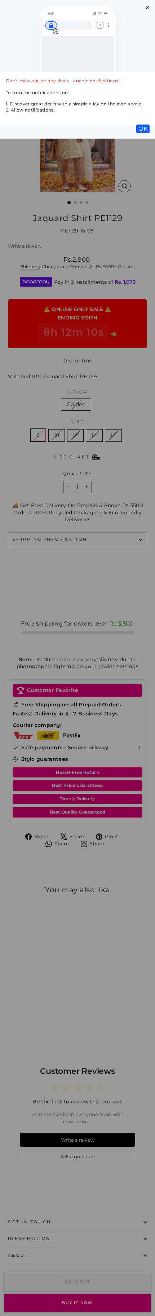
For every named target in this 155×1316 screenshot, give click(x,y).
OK (142, 128)
